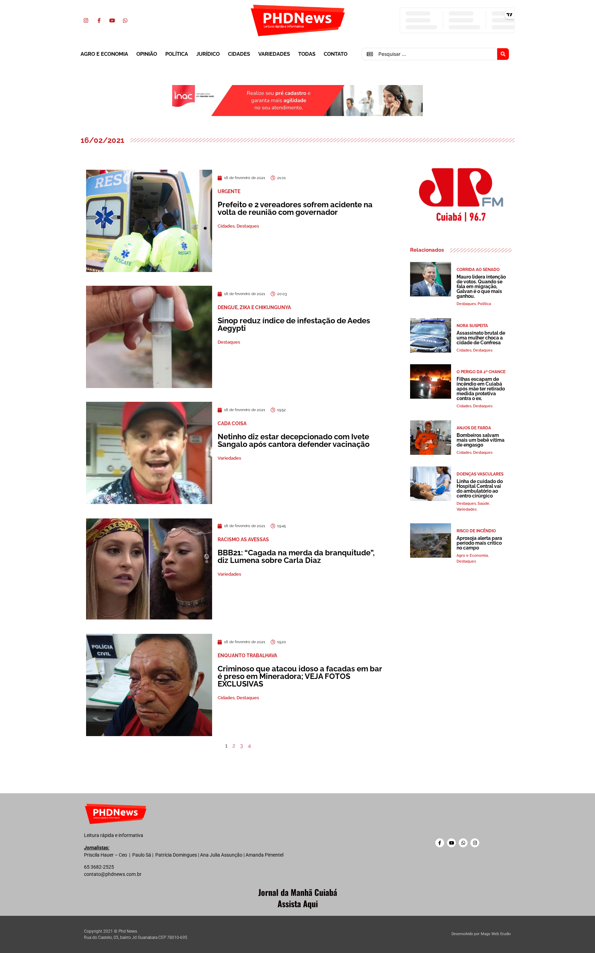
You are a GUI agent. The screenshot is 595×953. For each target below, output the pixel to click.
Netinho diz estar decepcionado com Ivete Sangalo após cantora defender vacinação (293, 440)
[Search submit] (503, 54)
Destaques (248, 226)
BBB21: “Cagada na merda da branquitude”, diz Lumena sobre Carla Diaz (296, 556)
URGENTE (229, 191)
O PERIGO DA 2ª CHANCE (481, 371)
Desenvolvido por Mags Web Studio (481, 934)
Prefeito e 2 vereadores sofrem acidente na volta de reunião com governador (295, 208)
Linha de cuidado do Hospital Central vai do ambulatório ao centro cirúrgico (480, 489)
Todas (306, 54)
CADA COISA (232, 423)
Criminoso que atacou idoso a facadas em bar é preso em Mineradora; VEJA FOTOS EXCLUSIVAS (300, 676)
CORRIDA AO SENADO (478, 269)
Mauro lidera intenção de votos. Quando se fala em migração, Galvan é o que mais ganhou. (481, 286)
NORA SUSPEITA (472, 325)
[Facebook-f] (99, 20)
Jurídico (208, 54)
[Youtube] (112, 20)
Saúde (483, 503)
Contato (335, 54)
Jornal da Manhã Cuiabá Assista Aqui (297, 898)
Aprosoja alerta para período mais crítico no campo (479, 543)
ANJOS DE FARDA (474, 428)
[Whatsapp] (125, 20)
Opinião (146, 54)
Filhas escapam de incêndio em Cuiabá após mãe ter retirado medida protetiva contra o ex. (481, 388)
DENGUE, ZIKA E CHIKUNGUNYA (254, 307)
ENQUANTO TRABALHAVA (247, 655)
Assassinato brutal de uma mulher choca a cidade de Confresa (481, 337)
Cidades (239, 54)
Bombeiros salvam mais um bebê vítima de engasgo (480, 440)
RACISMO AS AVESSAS (243, 539)
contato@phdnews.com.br (113, 874)
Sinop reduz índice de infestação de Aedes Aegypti (294, 324)
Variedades (274, 54)
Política (176, 54)
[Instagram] (86, 20)
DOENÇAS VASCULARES (480, 474)
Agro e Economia (104, 54)
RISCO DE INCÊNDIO (476, 530)
